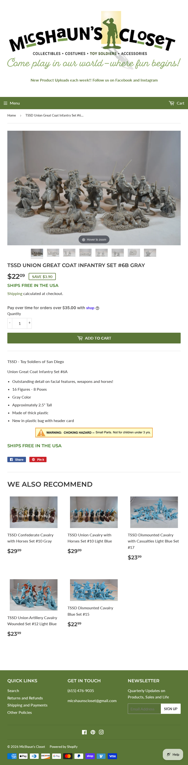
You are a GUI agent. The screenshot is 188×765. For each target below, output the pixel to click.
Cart (180, 103)
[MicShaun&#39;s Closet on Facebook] (84, 732)
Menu (15, 103)
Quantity (14, 314)
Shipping (14, 293)
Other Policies (19, 712)
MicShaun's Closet (32, 747)
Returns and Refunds (25, 697)
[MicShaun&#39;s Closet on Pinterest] (92, 732)
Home (11, 115)
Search (13, 690)
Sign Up (170, 709)
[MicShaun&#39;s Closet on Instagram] (101, 732)
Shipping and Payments (27, 705)
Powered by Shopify (64, 747)
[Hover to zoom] (94, 187)
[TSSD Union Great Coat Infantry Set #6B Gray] (37, 253)
